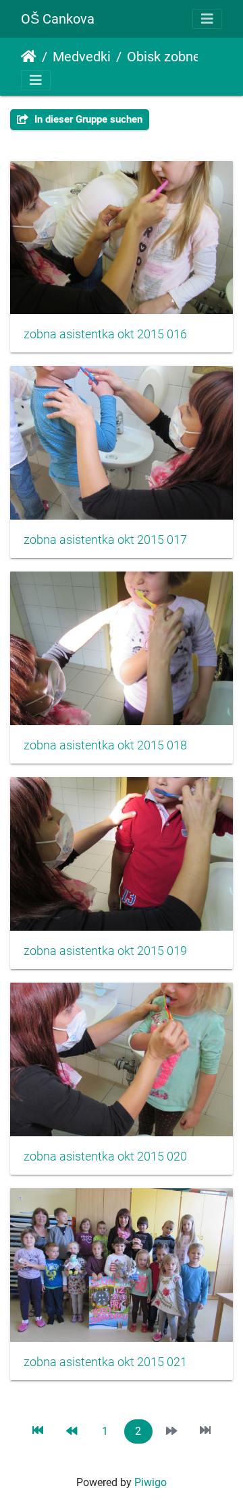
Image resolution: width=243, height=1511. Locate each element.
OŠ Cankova (57, 19)
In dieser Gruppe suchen (87, 119)
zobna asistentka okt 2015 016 (105, 334)
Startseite (28, 57)
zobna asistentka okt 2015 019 (105, 951)
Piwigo (150, 1482)
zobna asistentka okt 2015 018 (105, 745)
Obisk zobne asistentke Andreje (183, 57)
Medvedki (82, 57)
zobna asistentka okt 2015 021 (105, 1362)
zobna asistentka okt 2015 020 (105, 1156)
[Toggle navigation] (207, 19)
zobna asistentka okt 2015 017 (105, 540)
